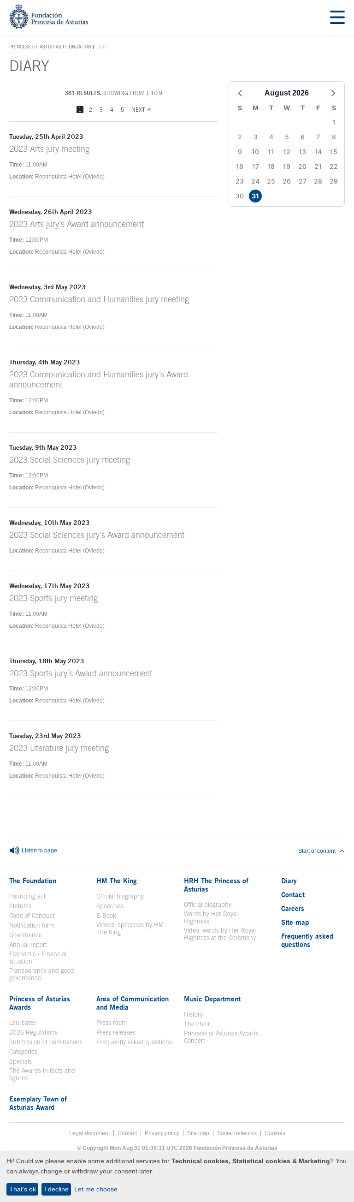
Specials (20, 1061)
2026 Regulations (33, 1032)
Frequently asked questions (134, 1042)
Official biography (120, 896)
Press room (111, 1022)
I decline (56, 1189)
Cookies (275, 1133)
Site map (295, 922)
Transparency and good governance (41, 974)
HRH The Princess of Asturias (216, 884)
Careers (292, 908)
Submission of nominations (46, 1042)
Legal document (89, 1133)
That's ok (22, 1189)
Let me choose (96, 1189)
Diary (289, 880)
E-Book (106, 915)
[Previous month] (240, 93)
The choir (197, 1024)
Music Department (212, 998)
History (193, 1014)
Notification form (31, 925)
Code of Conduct (32, 915)
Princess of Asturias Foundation (50, 47)
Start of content (317, 851)
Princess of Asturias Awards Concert (221, 1036)
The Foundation (32, 880)
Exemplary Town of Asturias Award (38, 1103)
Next (138, 109)
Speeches (109, 906)
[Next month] (333, 93)
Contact (293, 894)
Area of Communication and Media (132, 1002)
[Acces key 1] (48, 26)
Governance (25, 935)
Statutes (20, 906)
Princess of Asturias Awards (39, 1002)
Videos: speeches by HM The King (134, 928)
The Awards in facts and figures (42, 1074)
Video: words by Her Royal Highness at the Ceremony (220, 934)
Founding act (27, 896)
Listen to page (38, 851)
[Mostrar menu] (337, 18)
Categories (23, 1051)
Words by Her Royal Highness (211, 917)
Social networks (237, 1133)
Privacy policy (162, 1133)
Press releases (115, 1032)
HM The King (116, 880)
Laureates (22, 1022)
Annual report (28, 944)
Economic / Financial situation (37, 957)
